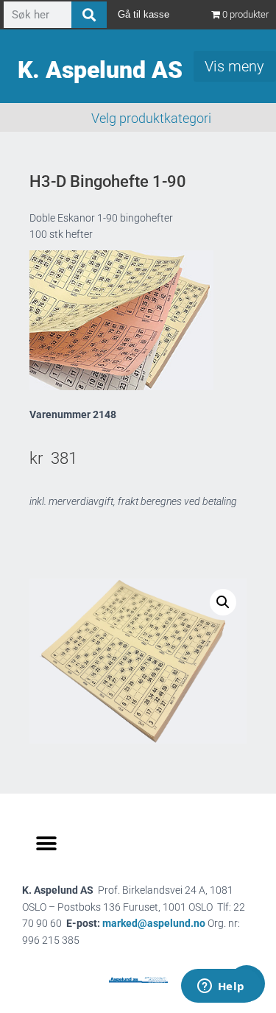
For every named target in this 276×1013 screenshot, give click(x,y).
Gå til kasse (143, 14)
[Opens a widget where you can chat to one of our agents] (220, 987)
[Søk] (89, 14)
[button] (223, 602)
